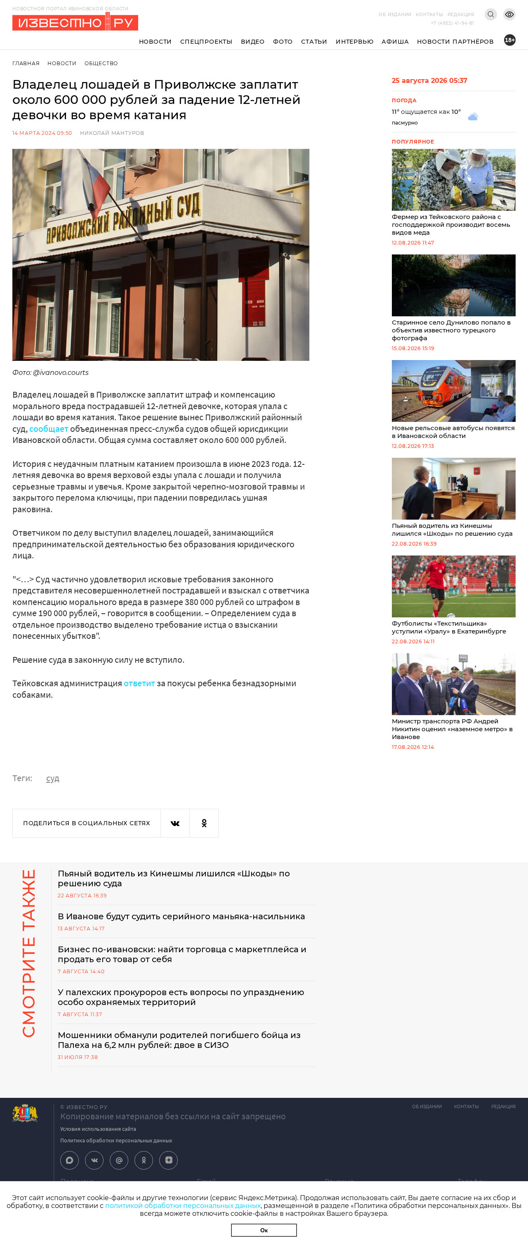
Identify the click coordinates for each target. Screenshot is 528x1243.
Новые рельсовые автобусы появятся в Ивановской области (453, 432)
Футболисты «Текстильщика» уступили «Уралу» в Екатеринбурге (449, 627)
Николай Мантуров (112, 133)
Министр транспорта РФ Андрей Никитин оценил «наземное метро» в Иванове (452, 729)
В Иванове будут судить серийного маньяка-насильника (181, 916)
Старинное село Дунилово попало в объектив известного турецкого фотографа (451, 330)
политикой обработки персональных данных (183, 1206)
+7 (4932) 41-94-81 (452, 23)
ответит (140, 683)
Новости (155, 41)
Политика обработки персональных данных (116, 1140)
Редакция (461, 14)
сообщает (48, 428)
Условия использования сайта (98, 1128)
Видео (253, 41)
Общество (101, 63)
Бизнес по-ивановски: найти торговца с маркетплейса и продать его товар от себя (182, 954)
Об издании (395, 14)
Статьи (314, 41)
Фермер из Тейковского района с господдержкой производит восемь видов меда (451, 224)
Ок (264, 1230)
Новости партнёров (455, 41)
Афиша (395, 41)
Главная (26, 63)
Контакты (429, 14)
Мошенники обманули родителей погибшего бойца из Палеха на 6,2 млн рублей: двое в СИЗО (179, 1040)
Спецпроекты (206, 41)
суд (52, 778)
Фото (283, 41)
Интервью (354, 41)
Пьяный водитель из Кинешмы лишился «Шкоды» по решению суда (452, 529)
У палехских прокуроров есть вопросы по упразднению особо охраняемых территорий (181, 997)
